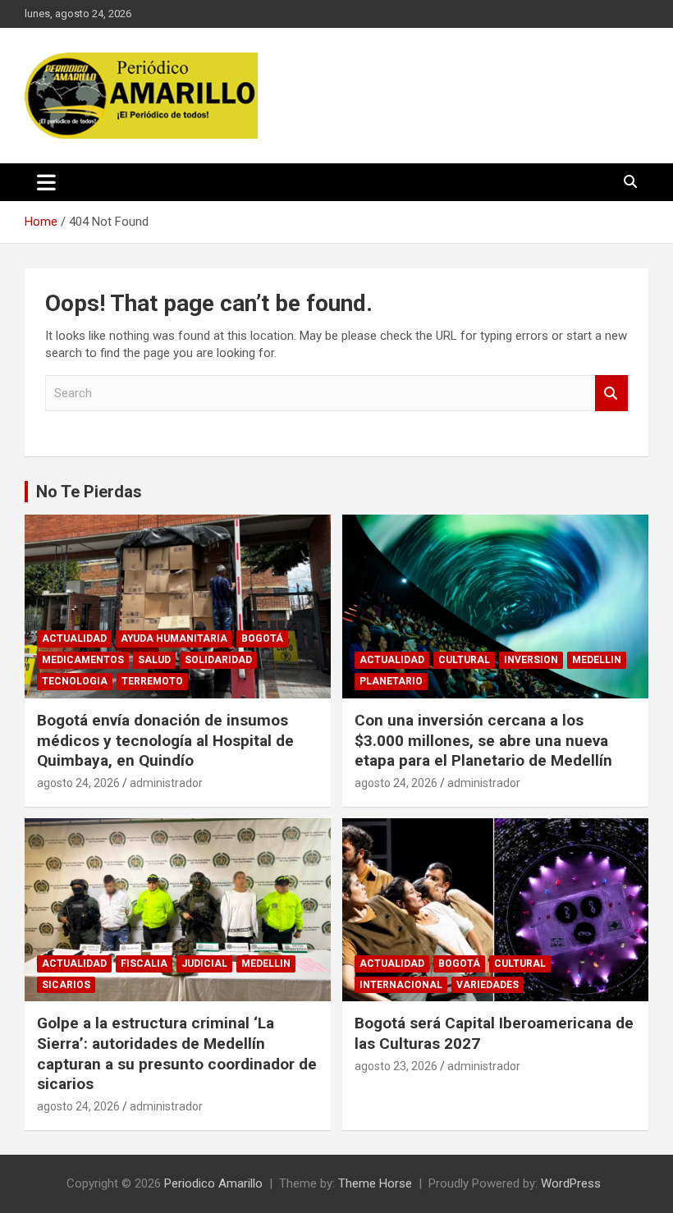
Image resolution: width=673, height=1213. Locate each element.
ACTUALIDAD (74, 638)
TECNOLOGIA (75, 681)
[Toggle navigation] (46, 182)
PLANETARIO (391, 681)
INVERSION (531, 660)
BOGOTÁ (262, 638)
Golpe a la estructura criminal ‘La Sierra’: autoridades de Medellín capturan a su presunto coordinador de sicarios (177, 1053)
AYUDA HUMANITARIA (174, 638)
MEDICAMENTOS (83, 660)
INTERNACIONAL (400, 985)
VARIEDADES (487, 985)
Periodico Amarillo (213, 1183)
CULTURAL (464, 660)
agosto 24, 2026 (78, 783)
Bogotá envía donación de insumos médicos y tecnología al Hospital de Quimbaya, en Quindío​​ (165, 740)
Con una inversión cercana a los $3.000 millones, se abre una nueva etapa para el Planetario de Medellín (483, 740)
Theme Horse (375, 1183)
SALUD (154, 660)
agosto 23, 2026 (396, 1066)
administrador (166, 783)
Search (611, 393)
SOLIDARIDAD (218, 660)
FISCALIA (144, 963)
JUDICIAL (204, 963)
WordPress (571, 1183)
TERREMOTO (152, 681)
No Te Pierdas (89, 491)
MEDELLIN (596, 660)
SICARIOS (66, 985)
